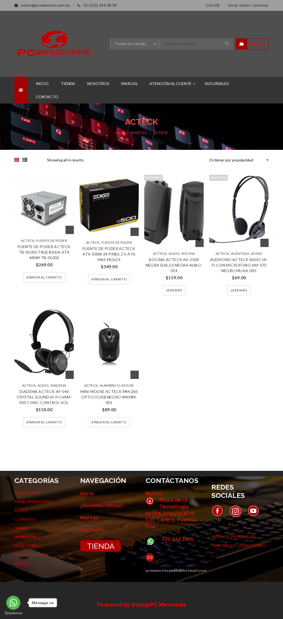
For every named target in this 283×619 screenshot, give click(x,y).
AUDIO (174, 253)
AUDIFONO (240, 253)
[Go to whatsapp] (13, 603)
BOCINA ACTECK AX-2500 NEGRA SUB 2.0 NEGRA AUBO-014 (174, 265)
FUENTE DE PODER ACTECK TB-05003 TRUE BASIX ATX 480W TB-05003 (44, 252)
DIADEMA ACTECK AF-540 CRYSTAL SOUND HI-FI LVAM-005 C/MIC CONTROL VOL (44, 397)
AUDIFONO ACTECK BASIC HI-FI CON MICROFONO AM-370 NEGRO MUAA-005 (239, 265)
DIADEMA (58, 385)
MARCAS (138, 133)
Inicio (119, 133)
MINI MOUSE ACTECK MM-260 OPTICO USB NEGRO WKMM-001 (109, 397)
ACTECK (28, 240)
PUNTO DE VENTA (31, 554)
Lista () (212, 5)
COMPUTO (24, 519)
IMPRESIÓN (25, 537)
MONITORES (26, 545)
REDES (20, 563)
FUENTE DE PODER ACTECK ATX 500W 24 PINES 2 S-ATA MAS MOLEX (109, 254)
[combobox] (134, 44)
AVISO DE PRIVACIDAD (233, 536)
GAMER (21, 528)
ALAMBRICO (110, 385)
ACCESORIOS (27, 492)
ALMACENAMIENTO (33, 501)
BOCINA (188, 253)
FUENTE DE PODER (51, 240)
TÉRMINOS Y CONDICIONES (238, 545)
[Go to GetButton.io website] (13, 613)
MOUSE (128, 385)
